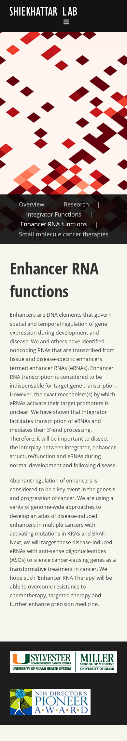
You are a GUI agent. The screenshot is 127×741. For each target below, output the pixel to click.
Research (76, 204)
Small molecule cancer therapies (63, 234)
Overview (31, 204)
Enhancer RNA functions (54, 224)
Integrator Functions (53, 214)
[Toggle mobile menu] (67, 22)
